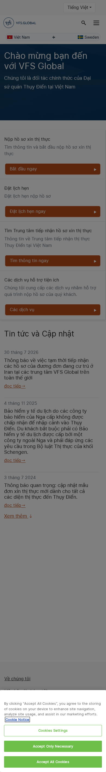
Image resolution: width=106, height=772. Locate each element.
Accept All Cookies (53, 761)
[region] (53, 731)
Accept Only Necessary (53, 746)
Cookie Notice (17, 719)
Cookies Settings (53, 730)
